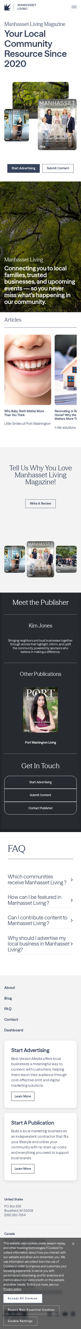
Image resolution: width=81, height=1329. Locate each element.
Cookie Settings (20, 1321)
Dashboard (13, 1030)
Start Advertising (23, 168)
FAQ (7, 1008)
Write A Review (40, 503)
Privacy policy (12, 1289)
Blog (8, 998)
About (9, 987)
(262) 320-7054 (15, 1215)
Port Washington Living (40, 742)
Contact (11, 1019)
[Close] (73, 1243)
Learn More (23, 1096)
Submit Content (58, 168)
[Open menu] (74, 7)
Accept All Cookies (23, 1298)
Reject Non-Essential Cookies (31, 1309)
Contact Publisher (41, 808)
